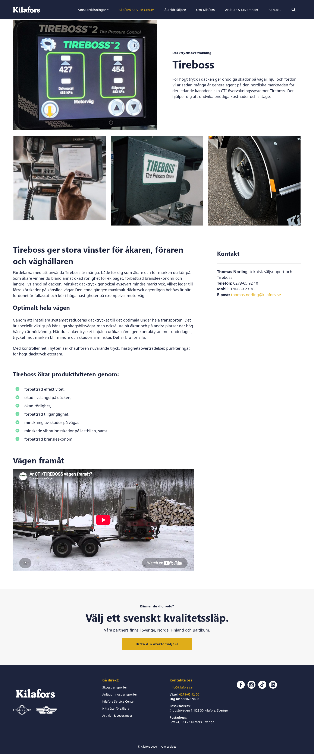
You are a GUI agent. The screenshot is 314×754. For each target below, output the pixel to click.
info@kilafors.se (181, 687)
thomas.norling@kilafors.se (256, 294)
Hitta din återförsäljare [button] (157, 644)
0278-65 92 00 (189, 694)
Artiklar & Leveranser (241, 9)
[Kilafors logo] (26, 9)
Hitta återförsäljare (115, 708)
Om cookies (168, 746)
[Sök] (293, 9)
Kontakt (275, 9)
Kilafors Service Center (136, 9)
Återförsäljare (175, 9)
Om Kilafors (205, 9)
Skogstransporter (114, 687)
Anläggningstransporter (119, 694)
